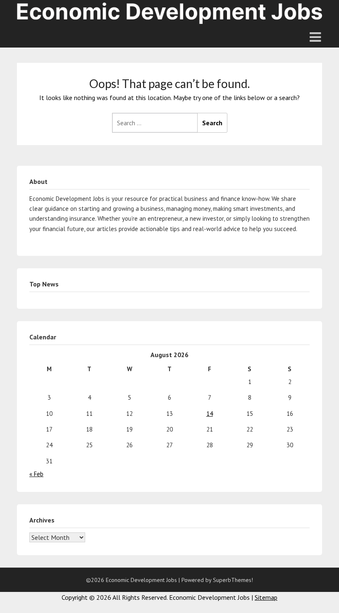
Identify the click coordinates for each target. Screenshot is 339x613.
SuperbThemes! (233, 580)
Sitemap (266, 597)
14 (209, 413)
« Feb (36, 474)
